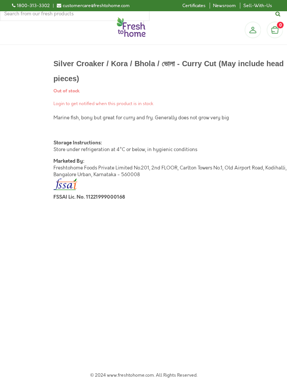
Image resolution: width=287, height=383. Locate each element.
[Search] (279, 14)
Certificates (194, 6)
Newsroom (224, 6)
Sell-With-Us (257, 6)
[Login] (252, 30)
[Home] (131, 20)
